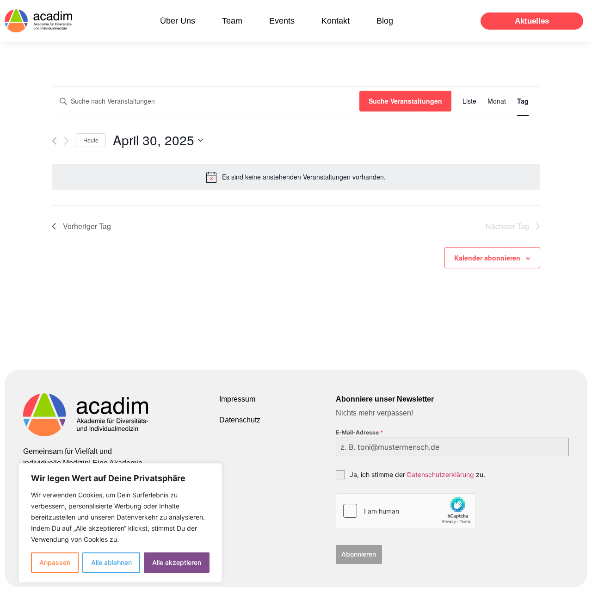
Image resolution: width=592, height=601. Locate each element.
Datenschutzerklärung (440, 474)
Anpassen (54, 562)
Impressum (237, 399)
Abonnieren (358, 554)
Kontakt (335, 21)
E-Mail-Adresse (359, 432)
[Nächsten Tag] (66, 140)
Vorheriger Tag (87, 226)
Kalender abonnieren (487, 257)
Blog (384, 21)
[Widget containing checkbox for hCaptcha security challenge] (405, 510)
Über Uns (177, 21)
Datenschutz (239, 420)
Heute (91, 140)
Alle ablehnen (111, 562)
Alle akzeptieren (176, 562)
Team (232, 21)
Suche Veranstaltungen (405, 100)
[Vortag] (54, 140)
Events (282, 21)
